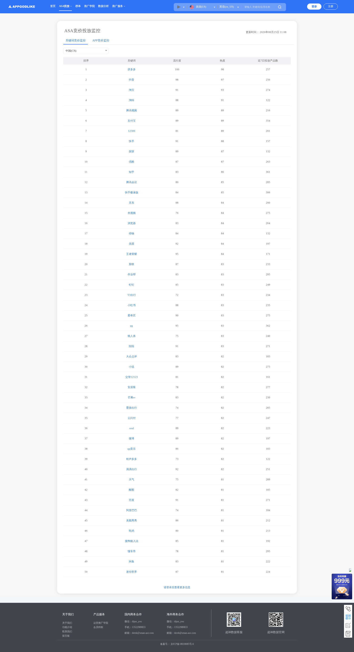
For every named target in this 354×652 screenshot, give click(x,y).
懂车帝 (132, 551)
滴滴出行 (131, 469)
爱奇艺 (132, 315)
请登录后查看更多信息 (177, 587)
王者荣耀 (131, 253)
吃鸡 (131, 530)
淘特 (131, 100)
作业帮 (132, 274)
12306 (131, 130)
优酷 (131, 161)
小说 (131, 366)
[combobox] (229, 7)
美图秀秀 (131, 520)
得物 (131, 233)
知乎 (131, 171)
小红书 (132, 305)
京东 (131, 202)
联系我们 (67, 631)
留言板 (66, 635)
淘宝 (131, 89)
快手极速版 (131, 192)
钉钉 (131, 284)
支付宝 (132, 120)
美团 (131, 243)
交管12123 (131, 376)
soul (131, 428)
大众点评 (131, 356)
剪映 (131, 264)
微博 (131, 438)
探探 (131, 151)
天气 (131, 479)
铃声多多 (131, 459)
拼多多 (132, 69)
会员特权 (98, 627)
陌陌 (131, 346)
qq (131, 325)
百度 (131, 500)
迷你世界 (131, 571)
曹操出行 (131, 407)
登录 (314, 6)
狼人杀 (132, 335)
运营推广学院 (100, 622)
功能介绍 (67, 627)
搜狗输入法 (131, 541)
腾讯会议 (131, 182)
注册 (330, 6)
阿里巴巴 (131, 510)
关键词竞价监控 (76, 40)
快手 (131, 141)
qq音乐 (131, 448)
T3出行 (131, 294)
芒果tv (131, 397)
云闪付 (132, 417)
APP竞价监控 (100, 40)
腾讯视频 (131, 110)
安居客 (132, 387)
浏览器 (132, 223)
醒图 (131, 489)
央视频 (132, 212)
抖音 (131, 79)
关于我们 (67, 622)
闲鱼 (131, 561)
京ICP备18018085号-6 (182, 644)
